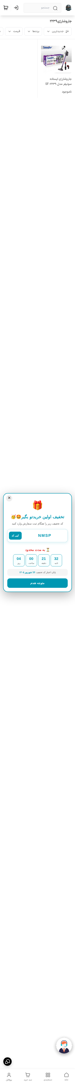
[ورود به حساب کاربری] (17, 7)
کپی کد (15, 535)
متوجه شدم (37, 583)
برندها (35, 31)
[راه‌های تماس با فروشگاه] (7, 1061)
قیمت (16, 31)
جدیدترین (58, 31)
